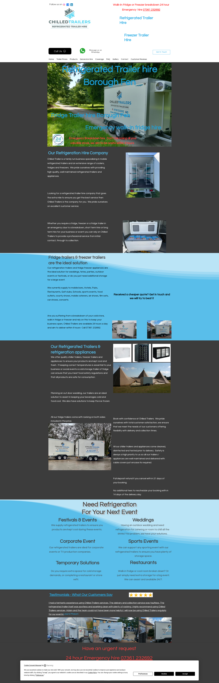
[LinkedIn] (71, 4)
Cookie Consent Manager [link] (32, 665)
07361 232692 (151, 9)
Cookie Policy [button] (92, 672)
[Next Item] (167, 629)
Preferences (143, 674)
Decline (164, 674)
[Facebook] (68, 4)
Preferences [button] (40, 675)
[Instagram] (64, 4)
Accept (185, 674)
